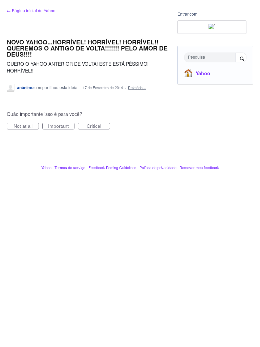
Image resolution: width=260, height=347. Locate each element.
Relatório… (137, 87)
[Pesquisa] (241, 58)
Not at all (26, 126)
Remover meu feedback (199, 167)
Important (61, 126)
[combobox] (212, 57)
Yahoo (203, 73)
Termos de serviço (70, 167)
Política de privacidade (157, 167)
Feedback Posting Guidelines (112, 167)
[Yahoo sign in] (211, 27)
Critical (98, 126)
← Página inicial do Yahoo (31, 10)
